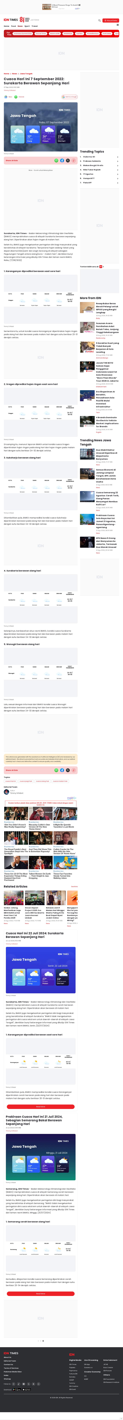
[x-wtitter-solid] (68, 160)
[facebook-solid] (62, 160)
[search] (99, 20)
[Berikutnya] (78, 901)
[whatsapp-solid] (56, 160)
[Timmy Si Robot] (6, 792)
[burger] (117, 25)
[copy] (74, 161)
